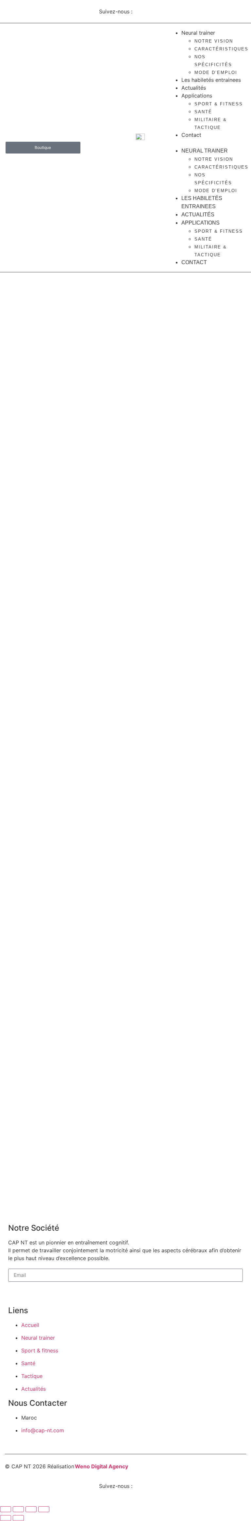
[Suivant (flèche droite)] (18, 1518)
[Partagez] (31, 1509)
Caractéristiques (221, 48)
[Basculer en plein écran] (18, 1509)
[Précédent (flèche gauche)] (5, 1518)
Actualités (193, 87)
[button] (205, 143)
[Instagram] (144, 10)
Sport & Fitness (218, 103)
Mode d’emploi (215, 72)
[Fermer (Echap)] (43, 1509)
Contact (191, 135)
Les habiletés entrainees (211, 80)
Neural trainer (198, 32)
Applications (196, 95)
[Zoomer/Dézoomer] (5, 1509)
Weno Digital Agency (101, 1466)
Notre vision (213, 41)
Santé (203, 111)
